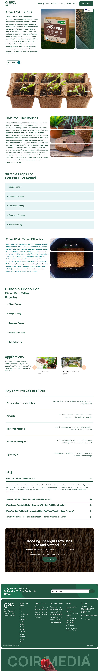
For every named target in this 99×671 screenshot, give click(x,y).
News (74, 3)
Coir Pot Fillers (19, 12)
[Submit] (92, 591)
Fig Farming (38, 617)
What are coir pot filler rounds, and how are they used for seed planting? (40, 511)
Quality (61, 3)
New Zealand (23, 614)
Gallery (68, 3)
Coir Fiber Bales (71, 618)
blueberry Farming (41, 612)
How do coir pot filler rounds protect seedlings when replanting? (36, 517)
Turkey (21, 629)
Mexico (21, 624)
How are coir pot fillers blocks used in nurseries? (28, 499)
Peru (20, 641)
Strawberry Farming (41, 607)
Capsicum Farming (56, 612)
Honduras (22, 631)
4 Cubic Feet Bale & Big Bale (72, 614)
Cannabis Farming (56, 617)
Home (40, 3)
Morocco (22, 634)
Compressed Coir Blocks (71, 607)
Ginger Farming (55, 619)
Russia (21, 626)
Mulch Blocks (70, 611)
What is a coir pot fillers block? (20, 478)
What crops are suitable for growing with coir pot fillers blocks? (36, 505)
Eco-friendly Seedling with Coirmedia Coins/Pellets (70, 623)
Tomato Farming (55, 607)
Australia (22, 636)
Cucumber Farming (56, 609)
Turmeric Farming (55, 622)
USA (20, 611)
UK (20, 609)
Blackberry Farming (41, 614)
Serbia (21, 639)
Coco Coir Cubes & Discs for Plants (72, 629)
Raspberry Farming (41, 609)
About (46, 3)
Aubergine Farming (56, 614)
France (21, 621)
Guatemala (22, 619)
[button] (34, 367)
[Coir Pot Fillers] (13, 63)
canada (21, 616)
